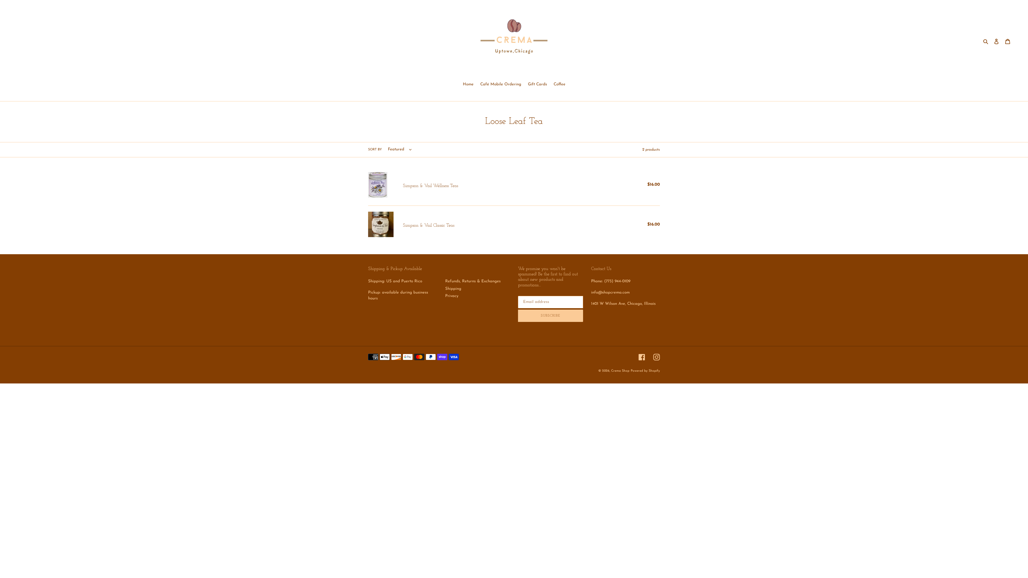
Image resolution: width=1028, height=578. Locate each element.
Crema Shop (620, 370)
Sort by (375, 149)
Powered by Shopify (645, 370)
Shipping (453, 289)
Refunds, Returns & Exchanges (473, 281)
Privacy (451, 296)
